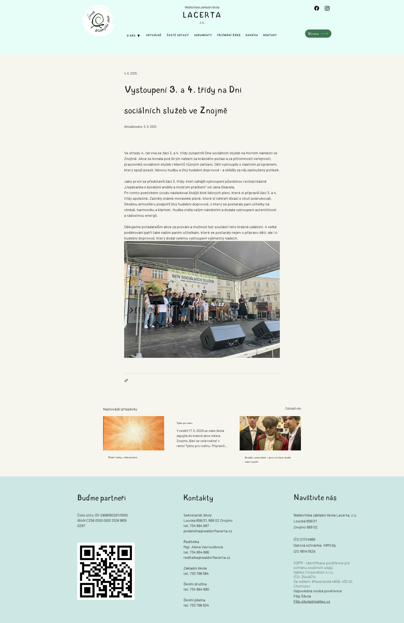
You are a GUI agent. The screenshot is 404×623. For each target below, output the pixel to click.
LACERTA (202, 15)
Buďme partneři (101, 498)
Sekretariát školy (197, 515)
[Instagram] (327, 8)
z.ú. (202, 22)
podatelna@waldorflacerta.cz (207, 530)
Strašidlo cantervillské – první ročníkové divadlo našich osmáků (268, 459)
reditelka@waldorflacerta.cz (206, 557)
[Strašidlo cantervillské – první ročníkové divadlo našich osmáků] (270, 433)
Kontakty (198, 498)
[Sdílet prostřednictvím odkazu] (126, 380)
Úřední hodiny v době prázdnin (122, 457)
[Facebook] (317, 8)
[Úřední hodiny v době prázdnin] (133, 433)
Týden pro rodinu (185, 423)
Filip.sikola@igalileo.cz (312, 601)
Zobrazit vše (293, 408)
